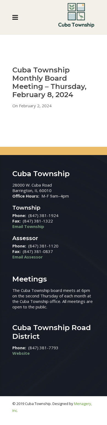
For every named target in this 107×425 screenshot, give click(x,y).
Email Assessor (27, 257)
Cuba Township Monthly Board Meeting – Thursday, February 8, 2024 (49, 82)
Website (21, 353)
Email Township (28, 226)
